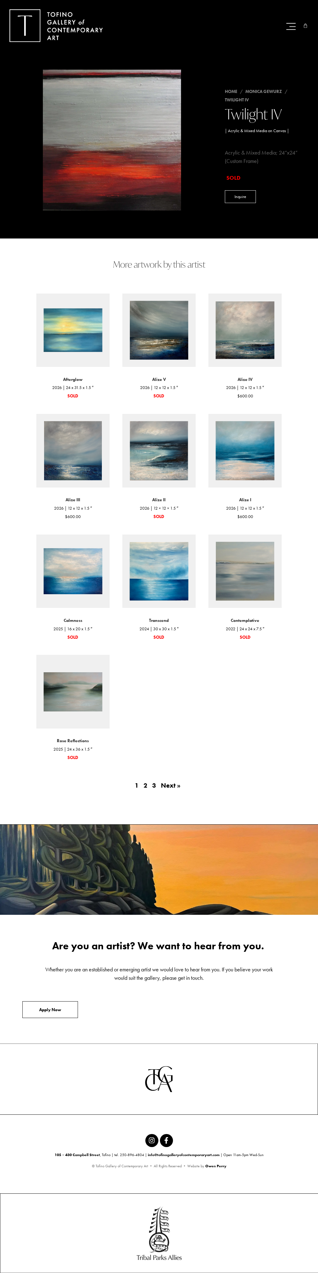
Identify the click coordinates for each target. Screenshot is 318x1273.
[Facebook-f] (166, 1140)
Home (231, 91)
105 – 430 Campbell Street (77, 1154)
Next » (170, 785)
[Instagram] (151, 1140)
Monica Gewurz (263, 91)
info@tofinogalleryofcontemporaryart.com (184, 1154)
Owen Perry (215, 1166)
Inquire (240, 196)
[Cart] (305, 26)
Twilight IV (237, 100)
